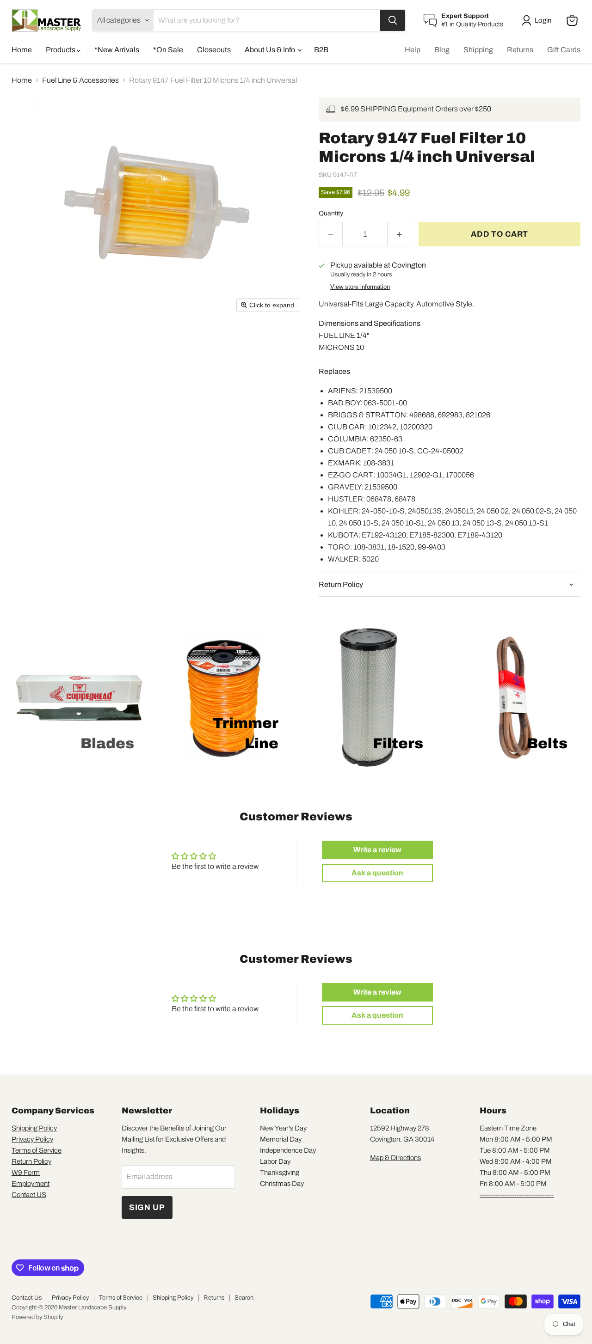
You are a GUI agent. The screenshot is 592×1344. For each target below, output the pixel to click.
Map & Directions (395, 1157)
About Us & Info (270, 50)
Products (61, 50)
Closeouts (214, 50)
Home (22, 50)
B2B (321, 50)
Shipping (478, 50)
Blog (442, 50)
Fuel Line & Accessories (80, 80)
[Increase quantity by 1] (399, 234)
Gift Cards (563, 50)
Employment (30, 1183)
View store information (360, 287)
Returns (520, 50)
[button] (538, 20)
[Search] (392, 20)
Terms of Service (37, 1150)
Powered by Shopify (37, 1317)
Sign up (147, 1207)
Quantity (331, 213)
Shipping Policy (34, 1128)
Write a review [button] (377, 850)
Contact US (29, 1194)
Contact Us (27, 1298)
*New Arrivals (116, 50)
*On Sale (168, 50)
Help (412, 50)
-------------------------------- (517, 1194)
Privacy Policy (32, 1139)
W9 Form (26, 1172)
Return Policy (31, 1161)
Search (243, 1298)
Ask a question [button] (377, 873)
